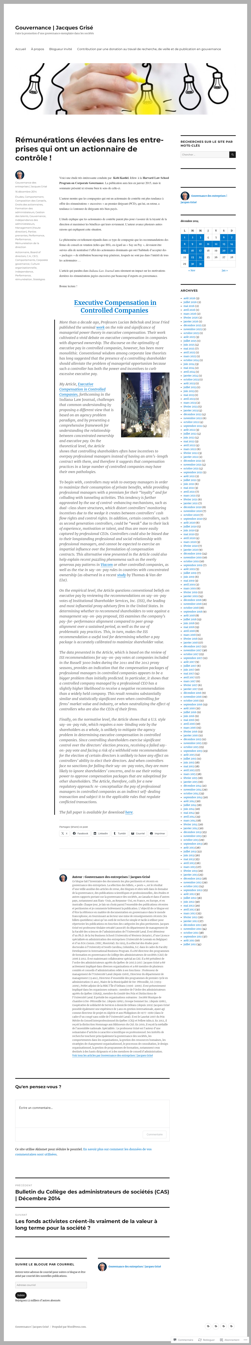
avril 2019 (189, 584)
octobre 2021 (191, 468)
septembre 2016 (193, 704)
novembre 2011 (192, 929)
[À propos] (216, 1326)
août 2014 (189, 801)
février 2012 (190, 917)
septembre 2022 (193, 426)
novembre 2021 (193, 464)
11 (208, 244)
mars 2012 (190, 913)
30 (192, 263)
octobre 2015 (191, 747)
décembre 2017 (192, 646)
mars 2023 (190, 402)
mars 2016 (190, 727)
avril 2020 (189, 538)
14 (231, 244)
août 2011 (189, 940)
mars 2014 (190, 820)
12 (216, 244)
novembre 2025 (193, 329)
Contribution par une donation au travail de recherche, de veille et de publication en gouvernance (149, 49)
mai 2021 (189, 487)
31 (200, 263)
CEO (35, 256)
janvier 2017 (191, 689)
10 (200, 244)
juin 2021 (189, 484)
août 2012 (189, 894)
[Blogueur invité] (223, 1326)
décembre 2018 (192, 600)
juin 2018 (189, 623)
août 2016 (189, 708)
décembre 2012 (192, 878)
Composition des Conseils (30, 200)
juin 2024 (189, 364)
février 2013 (190, 870)
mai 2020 (189, 534)
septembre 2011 (193, 936)
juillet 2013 (190, 851)
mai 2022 (189, 441)
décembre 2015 (192, 739)
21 (231, 250)
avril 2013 (189, 863)
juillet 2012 (190, 898)
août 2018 (189, 615)
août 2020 (189, 522)
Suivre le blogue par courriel (44, 1264)
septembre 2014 (193, 797)
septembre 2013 (193, 843)
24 (200, 257)
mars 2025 (190, 356)
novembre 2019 (193, 557)
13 (224, 244)
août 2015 (189, 754)
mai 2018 (189, 627)
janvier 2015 (191, 781)
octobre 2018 (191, 607)
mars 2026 (190, 313)
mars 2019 (190, 588)
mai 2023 (189, 395)
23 (192, 257)
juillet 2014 (190, 805)
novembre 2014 (193, 789)
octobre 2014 (191, 793)
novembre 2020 (193, 511)
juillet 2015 (190, 758)
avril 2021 (189, 491)
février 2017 (190, 685)
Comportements (25, 259)
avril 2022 (189, 445)
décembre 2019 (192, 553)
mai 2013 (189, 859)
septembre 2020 (193, 518)
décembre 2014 (192, 785)
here (129, 812)
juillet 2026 (190, 302)
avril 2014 (189, 816)
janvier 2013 (191, 874)
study (121, 575)
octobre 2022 (191, 422)
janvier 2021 (191, 503)
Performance (36, 235)
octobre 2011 (191, 932)
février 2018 (190, 638)
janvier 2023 (191, 410)
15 (184, 250)
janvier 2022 (191, 457)
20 (223, 250)
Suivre (21, 1295)
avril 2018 (189, 631)
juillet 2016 (190, 712)
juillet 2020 (190, 526)
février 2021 (190, 499)
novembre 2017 (193, 650)
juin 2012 (189, 901)
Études (19, 196)
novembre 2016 (193, 696)
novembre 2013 (192, 836)
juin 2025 (189, 344)
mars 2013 (190, 867)
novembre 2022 (193, 418)
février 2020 (191, 546)
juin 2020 (189, 530)
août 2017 (189, 662)
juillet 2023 (190, 387)
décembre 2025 (193, 325)
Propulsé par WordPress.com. (69, 1326)
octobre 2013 (191, 840)
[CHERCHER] (232, 154)
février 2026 (191, 317)
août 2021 (189, 476)
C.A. (29, 256)
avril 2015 (189, 770)
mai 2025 (189, 348)
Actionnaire (22, 252)
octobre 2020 (191, 515)
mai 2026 (189, 306)
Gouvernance (37, 216)
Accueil (20, 49)
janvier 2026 (191, 321)
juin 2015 (189, 762)
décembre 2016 (192, 693)
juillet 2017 (190, 665)
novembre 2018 (193, 604)
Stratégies (39, 279)
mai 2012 (189, 905)
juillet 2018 (190, 619)
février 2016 (191, 731)
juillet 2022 (190, 433)
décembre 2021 (192, 460)
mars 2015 (190, 774)
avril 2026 (189, 310)
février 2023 (191, 406)
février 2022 (191, 453)
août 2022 (189, 429)
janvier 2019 (191, 596)
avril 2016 (189, 723)
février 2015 (190, 778)
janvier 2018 (191, 642)
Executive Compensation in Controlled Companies (115, 306)
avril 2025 (189, 352)
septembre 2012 (193, 890)
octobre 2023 (191, 379)
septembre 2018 (193, 611)
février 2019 (191, 592)
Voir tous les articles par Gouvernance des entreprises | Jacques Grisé (112, 1055)
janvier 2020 (191, 549)
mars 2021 (190, 495)
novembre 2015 (193, 743)
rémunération (23, 279)
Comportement (34, 196)
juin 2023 (189, 391)
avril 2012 (189, 909)
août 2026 (189, 298)
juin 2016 (189, 716)
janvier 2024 (191, 375)
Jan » (225, 270)
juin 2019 (189, 576)
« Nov (191, 270)
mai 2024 (189, 368)
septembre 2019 (193, 565)
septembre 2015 (193, 751)
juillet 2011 (190, 944)
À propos (37, 49)
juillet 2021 (190, 480)
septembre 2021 (193, 472)
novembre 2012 (193, 882)
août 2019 (189, 569)
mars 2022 (190, 449)
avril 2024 (189, 371)
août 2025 (189, 337)
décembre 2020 (193, 507)
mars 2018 (190, 634)
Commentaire (155, 1134)
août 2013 (189, 847)
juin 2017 (189, 669)
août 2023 (189, 383)
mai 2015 (189, 766)
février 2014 (190, 824)
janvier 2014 (191, 828)
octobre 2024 (191, 360)
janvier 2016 (191, 735)
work (100, 327)
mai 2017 (189, 673)
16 (192, 250)
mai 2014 (189, 812)
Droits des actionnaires (29, 204)
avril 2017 (189, 677)
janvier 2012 (191, 921)
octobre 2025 (191, 333)
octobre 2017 (191, 654)
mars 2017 (190, 681)
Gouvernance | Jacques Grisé (54, 28)
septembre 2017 (193, 658)
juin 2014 (189, 809)
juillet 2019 (190, 573)
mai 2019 (189, 580)
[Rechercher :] (205, 154)
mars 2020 (190, 542)
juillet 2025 (190, 340)
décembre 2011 (192, 925)
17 (200, 250)
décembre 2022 (193, 414)
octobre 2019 (191, 561)
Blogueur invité (60, 49)
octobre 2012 (191, 886)
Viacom (107, 564)
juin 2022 (189, 437)
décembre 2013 (192, 832)
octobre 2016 (191, 700)
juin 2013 (189, 855)
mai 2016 (189, 720)
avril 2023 (189, 398)
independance (24, 271)
